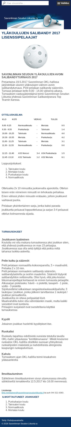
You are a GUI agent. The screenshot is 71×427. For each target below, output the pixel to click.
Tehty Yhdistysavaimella (12, 420)
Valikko (65, 3)
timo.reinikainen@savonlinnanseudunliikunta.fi (23, 393)
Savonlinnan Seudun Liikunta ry (21, 18)
